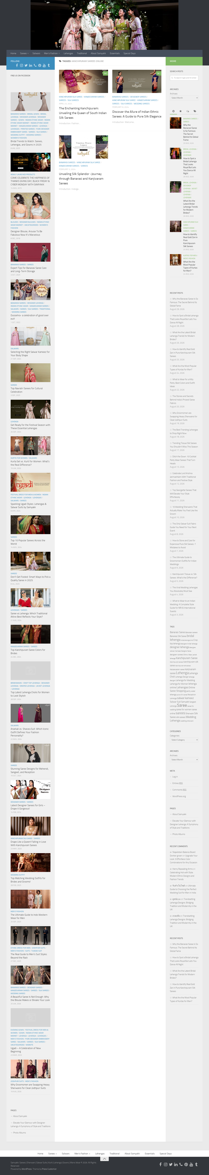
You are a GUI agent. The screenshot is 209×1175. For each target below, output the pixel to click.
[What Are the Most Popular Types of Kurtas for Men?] (175, 259)
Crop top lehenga (31, 683)
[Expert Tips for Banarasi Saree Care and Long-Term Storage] (30, 252)
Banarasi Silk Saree (178, 636)
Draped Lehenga (27, 686)
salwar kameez (185, 698)
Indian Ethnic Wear (34, 120)
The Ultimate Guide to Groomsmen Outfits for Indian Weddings (183, 561)
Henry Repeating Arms (182, 869)
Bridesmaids (16, 683)
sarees (180, 713)
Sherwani (190, 713)
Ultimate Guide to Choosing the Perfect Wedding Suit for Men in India (183, 889)
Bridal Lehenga (189, 149)
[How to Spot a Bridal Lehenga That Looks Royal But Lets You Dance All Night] (175, 153)
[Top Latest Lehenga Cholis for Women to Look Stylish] (30, 670)
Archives (173, 93)
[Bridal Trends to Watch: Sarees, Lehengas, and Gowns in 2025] (30, 101)
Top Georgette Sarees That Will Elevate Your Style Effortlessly (183, 493)
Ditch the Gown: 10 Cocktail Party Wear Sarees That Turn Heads (183, 460)
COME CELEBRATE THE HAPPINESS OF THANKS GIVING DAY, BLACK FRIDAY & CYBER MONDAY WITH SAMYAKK (30, 181)
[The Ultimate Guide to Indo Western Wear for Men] (30, 899)
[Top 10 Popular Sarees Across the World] (30, 524)
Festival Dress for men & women (26, 495)
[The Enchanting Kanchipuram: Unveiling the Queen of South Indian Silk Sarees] (83, 81)
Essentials (115, 53)
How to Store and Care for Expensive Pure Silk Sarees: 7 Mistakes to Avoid (183, 544)
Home (13, 53)
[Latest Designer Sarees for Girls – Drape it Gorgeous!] (30, 789)
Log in (175, 776)
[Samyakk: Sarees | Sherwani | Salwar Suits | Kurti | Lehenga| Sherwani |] (26, 65)
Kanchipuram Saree (186, 658)
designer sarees (176, 654)
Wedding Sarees (142, 103)
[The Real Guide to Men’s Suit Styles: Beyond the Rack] (30, 935)
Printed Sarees (28, 129)
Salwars (36, 53)
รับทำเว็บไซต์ (178, 885)
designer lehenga (179, 647)
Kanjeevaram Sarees (94, 97)
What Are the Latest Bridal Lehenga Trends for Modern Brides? (190, 207)
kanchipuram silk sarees (183, 666)
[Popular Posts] (180, 111)
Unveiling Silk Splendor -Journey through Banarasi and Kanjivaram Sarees (81, 178)
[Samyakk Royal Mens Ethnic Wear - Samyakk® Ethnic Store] (17, 65)
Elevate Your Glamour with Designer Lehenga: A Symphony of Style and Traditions (30, 1124)
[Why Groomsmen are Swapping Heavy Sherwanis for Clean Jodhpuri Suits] (30, 1069)
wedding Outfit (18, 135)
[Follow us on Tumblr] (48, 65)
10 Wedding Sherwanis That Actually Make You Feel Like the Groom (184, 510)
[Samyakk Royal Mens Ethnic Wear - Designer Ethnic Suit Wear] (21, 65)
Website (29, 1045)
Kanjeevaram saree (177, 669)
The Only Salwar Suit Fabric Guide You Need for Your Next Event (183, 527)
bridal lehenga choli (187, 640)
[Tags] (194, 111)
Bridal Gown (33, 114)
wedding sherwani (187, 721)
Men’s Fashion (51, 53)
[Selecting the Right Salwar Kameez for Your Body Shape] (30, 336)
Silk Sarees (73, 100)
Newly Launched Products (23, 174)
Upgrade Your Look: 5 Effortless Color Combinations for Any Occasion (183, 859)
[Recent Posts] (173, 111)
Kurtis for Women (19, 458)
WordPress (27, 1169)
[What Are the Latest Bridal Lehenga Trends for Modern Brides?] (175, 187)
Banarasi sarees (191, 632)
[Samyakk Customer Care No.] (35, 65)
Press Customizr (49, 1169)
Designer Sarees (138, 97)
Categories (174, 735)
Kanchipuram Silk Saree (70, 97)
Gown (21, 120)
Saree (182, 705)
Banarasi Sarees (120, 97)
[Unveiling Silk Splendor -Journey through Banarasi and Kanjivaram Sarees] (83, 147)
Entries (177, 783)
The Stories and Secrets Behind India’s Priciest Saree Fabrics (182, 399)
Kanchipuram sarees (176, 662)
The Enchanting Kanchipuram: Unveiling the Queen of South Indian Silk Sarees (83, 113)
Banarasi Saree (177, 632)
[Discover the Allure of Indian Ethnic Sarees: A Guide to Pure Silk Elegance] (136, 81)
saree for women (184, 709)
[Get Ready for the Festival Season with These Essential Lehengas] (30, 409)
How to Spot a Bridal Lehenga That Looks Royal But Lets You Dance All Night (184, 319)
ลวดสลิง (176, 916)
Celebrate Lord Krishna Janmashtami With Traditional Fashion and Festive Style (183, 477)
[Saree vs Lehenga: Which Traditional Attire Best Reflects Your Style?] (30, 597)
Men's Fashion (17, 911)
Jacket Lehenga (43, 686)
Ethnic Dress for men (20, 948)
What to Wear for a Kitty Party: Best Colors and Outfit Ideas (182, 383)
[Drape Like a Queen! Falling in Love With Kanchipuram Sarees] (30, 826)
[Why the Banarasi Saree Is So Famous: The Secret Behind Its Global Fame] (175, 123)
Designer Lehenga (28, 117)
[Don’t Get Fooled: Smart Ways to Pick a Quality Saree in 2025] (30, 561)
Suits (27, 951)
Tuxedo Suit (36, 951)
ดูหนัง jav (176, 899)
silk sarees (180, 717)
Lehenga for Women (179, 684)
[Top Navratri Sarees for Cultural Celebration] (30, 372)
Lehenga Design (181, 677)
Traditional (82, 53)
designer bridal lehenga (189, 644)
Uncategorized (31, 225)
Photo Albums (19, 1132)
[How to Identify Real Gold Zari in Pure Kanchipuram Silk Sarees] (175, 226)
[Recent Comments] (187, 111)
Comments (179, 790)
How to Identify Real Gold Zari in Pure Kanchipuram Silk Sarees (182, 352)
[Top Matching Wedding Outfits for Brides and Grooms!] (30, 862)
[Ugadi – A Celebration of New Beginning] (30, 1017)
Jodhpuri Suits (38, 948)
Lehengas (68, 53)
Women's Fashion (19, 138)
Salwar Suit (175, 701)
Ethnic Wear (188, 655)
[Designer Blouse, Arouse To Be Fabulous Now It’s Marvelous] (30, 206)
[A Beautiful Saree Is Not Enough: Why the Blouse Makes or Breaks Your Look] (30, 975)
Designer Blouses (28, 222)
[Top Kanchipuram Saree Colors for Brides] (30, 634)
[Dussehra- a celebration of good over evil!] (30, 289)
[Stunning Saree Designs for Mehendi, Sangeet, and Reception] (30, 753)
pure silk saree (182, 695)
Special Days (129, 53)
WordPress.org (179, 796)
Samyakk (185, 702)
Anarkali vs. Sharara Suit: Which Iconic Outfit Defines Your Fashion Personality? (30, 732)
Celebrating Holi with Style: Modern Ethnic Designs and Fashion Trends (182, 876)
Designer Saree (186, 651)
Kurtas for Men (190, 256)
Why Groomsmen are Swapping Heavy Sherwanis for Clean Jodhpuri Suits (183, 416)
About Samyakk (98, 53)
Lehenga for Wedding (185, 680)
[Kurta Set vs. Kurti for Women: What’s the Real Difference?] (30, 445)
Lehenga (43, 126)
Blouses (14, 222)
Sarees (23, 53)
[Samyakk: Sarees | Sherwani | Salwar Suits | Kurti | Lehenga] (39, 65)
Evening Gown (17, 1030)
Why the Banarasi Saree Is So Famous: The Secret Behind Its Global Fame (184, 302)
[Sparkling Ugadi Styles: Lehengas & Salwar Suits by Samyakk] (30, 482)
